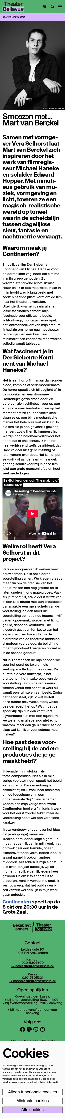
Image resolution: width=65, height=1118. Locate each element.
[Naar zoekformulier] (52, 6)
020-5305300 (33, 963)
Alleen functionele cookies (32, 1091)
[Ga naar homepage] (13, 7)
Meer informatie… (50, 1082)
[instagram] (42, 1029)
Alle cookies (32, 1109)
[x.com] (29, 1029)
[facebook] (22, 1029)
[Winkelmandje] (45, 6)
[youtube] (35, 1029)
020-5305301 (32, 977)
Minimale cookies (32, 1100)
